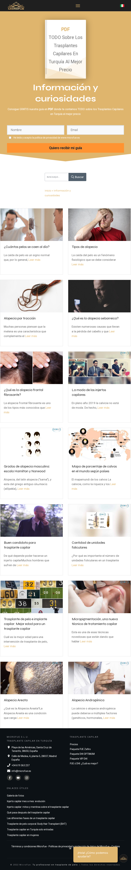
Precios (74, 744)
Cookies (115, 846)
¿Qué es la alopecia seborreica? (95, 318)
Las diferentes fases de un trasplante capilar (31, 818)
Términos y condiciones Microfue (29, 846)
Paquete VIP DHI (78, 758)
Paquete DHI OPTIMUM (82, 754)
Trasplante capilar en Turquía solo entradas (30, 829)
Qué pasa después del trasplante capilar (28, 812)
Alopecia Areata (16, 700)
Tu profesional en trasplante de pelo (55, 865)
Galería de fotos (15, 795)
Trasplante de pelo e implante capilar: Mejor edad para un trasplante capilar (25, 624)
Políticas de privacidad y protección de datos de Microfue (79, 846)
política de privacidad (46, 137)
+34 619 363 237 (21, 765)
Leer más (34, 259)
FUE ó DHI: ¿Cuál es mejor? (84, 763)
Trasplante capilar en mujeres (23, 835)
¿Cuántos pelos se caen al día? (26, 247)
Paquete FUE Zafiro (80, 749)
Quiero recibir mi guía (65, 148)
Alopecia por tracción (20, 318)
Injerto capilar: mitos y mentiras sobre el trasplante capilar (38, 807)
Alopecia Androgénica (88, 700)
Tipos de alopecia (85, 247)
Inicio (48, 190)
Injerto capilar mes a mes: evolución (26, 801)
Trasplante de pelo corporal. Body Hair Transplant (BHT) (37, 823)
